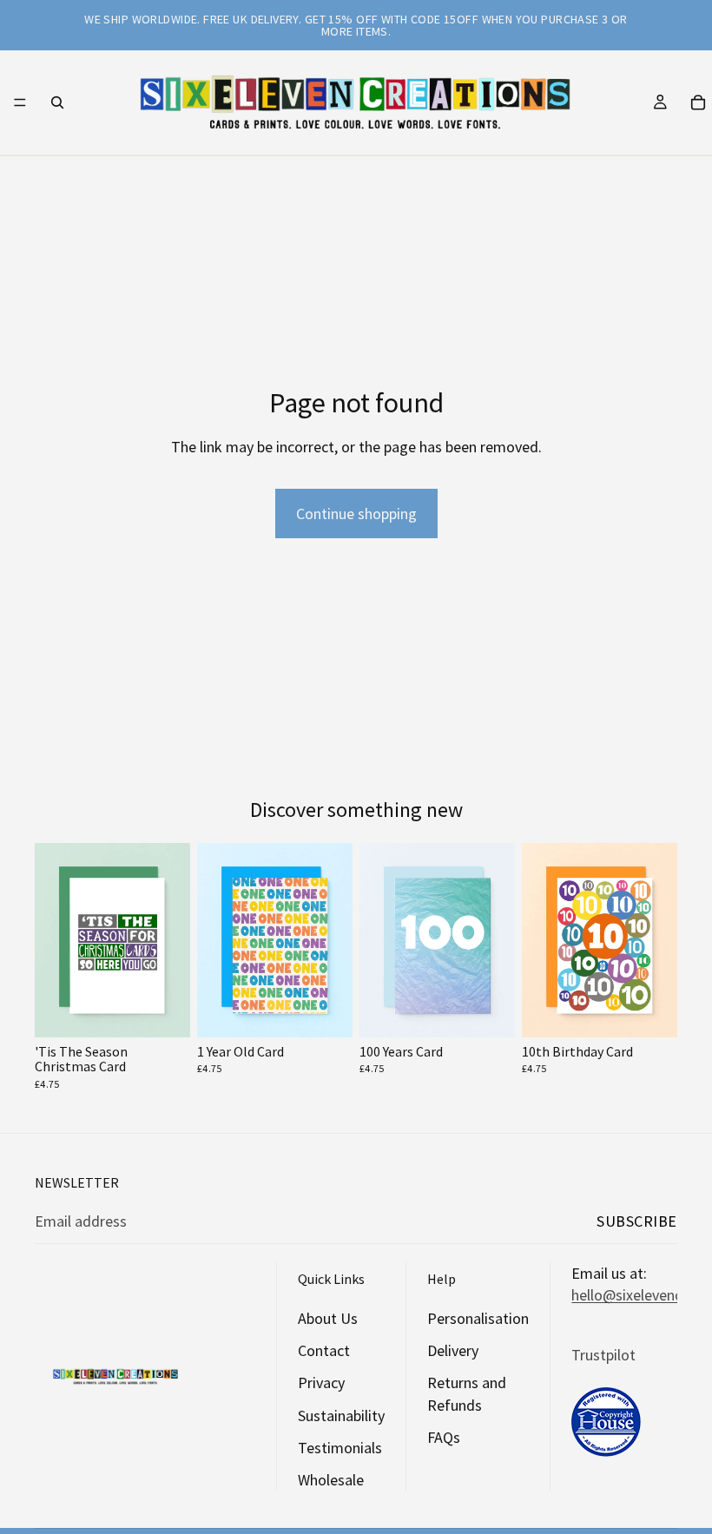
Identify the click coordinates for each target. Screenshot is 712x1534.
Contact (324, 1351)
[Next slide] (171, 940)
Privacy (321, 1383)
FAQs (443, 1437)
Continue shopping (356, 513)
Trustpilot (603, 1355)
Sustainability (341, 1415)
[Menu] (20, 102)
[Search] (57, 102)
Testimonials (340, 1448)
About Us (328, 1318)
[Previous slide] (54, 940)
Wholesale (331, 1480)
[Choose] (163, 1010)
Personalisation (478, 1318)
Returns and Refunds (466, 1394)
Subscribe (637, 1221)
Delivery (452, 1351)
